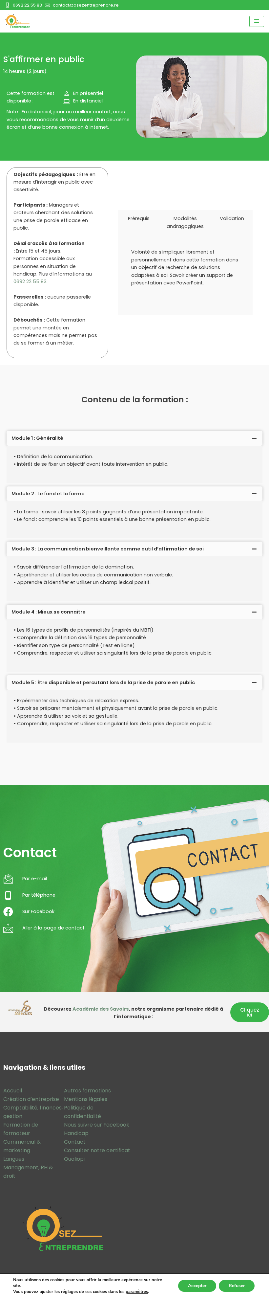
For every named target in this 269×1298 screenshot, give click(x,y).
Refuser (237, 1286)
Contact (75, 1142)
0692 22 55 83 (30, 281)
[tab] (134, 438)
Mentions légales (85, 1099)
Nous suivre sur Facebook (96, 1125)
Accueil (12, 1090)
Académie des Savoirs (100, 1009)
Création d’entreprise (31, 1099)
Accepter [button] (197, 1286)
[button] (249, 1012)
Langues (13, 1159)
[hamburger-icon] (256, 21)
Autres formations (87, 1090)
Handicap (76, 1133)
